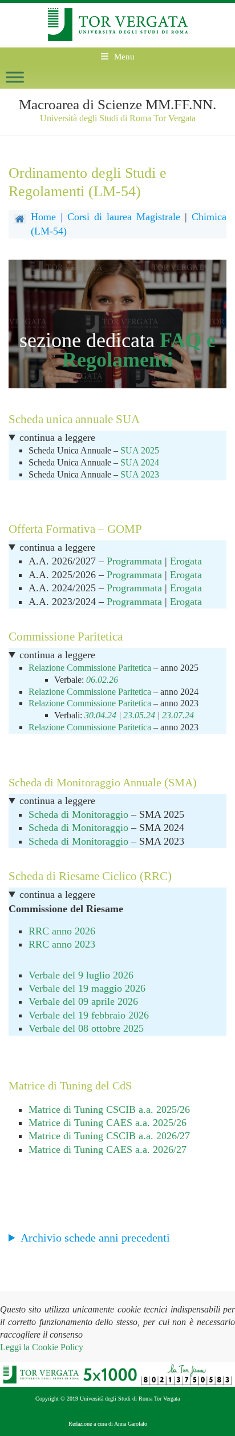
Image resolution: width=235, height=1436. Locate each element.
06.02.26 (102, 680)
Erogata (186, 561)
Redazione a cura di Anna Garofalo (107, 1424)
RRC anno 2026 (62, 931)
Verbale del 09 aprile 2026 (83, 1001)
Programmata (134, 561)
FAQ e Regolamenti (139, 350)
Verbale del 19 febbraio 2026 (89, 1015)
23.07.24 (178, 715)
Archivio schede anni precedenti (95, 1237)
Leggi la (41, 1347)
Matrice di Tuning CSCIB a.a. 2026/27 (109, 1135)
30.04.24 (100, 715)
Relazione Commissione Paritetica (91, 668)
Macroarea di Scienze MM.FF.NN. (117, 104)
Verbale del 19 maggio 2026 (87, 988)
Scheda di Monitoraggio (78, 814)
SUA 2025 (139, 450)
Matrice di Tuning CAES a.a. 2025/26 (108, 1122)
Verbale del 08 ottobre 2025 (86, 1028)
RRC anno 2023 (62, 944)
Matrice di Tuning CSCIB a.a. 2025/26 (109, 1109)
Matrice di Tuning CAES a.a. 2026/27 (108, 1149)
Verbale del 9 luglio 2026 (81, 975)
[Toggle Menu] (15, 76)
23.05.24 (139, 715)
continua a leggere (57, 437)
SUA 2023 (139, 474)
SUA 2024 (139, 462)
